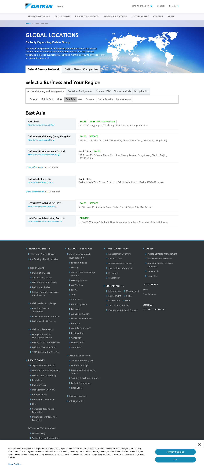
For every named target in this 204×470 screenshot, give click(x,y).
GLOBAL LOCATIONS (154, 309)
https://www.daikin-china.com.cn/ (42, 155)
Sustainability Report (118, 305)
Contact (160, 6)
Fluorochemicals (122, 91)
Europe (33, 99)
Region (140, 6)
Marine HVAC (103, 91)
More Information (35, 167)
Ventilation (76, 299)
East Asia (70, 99)
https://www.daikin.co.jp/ (39, 182)
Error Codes (76, 388)
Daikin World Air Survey (44, 321)
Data (127, 300)
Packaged (75, 309)
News (34, 404)
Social (129, 296)
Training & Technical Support (85, 378)
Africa (59, 99)
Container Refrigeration (80, 91)
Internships (152, 276)
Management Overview (43, 390)
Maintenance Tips (79, 365)
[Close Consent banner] (199, 444)
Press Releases (149, 294)
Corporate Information (42, 365)
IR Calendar (114, 278)
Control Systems (79, 304)
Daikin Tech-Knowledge (43, 303)
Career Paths (153, 271)
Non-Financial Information (121, 263)
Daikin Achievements (41, 329)
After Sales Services (80, 355)
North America (105, 99)
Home (28, 24)
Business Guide (39, 394)
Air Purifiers (77, 285)
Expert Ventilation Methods (45, 316)
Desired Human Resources (159, 258)
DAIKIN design (39, 433)
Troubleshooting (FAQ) (82, 360)
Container (76, 338)
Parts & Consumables (81, 383)
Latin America (123, 99)
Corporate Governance (43, 399)
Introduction (114, 291)
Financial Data (115, 258)
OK (175, 459)
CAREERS (158, 16)
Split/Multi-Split (79, 263)
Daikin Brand (37, 267)
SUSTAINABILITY (140, 16)
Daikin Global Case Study (44, 347)
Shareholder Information (120, 268)
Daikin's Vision (39, 385)
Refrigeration (77, 333)
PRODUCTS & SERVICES (87, 16)
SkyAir (74, 290)
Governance (114, 300)
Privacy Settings (175, 452)
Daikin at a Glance (41, 273)
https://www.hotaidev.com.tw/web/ (43, 221)
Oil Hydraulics (141, 91)
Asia (80, 99)
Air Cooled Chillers (80, 314)
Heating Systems (79, 280)
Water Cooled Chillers (81, 318)
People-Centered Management (162, 254)
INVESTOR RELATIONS (115, 16)
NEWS (171, 16)
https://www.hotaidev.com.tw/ (41, 207)
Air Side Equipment (80, 328)
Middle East (47, 99)
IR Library (113, 273)
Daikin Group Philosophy (44, 375)
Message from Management (45, 370)
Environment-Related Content (122, 310)
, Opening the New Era (45, 352)
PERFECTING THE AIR (39, 16)
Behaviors (37, 380)
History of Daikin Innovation (46, 342)
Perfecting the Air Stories (44, 259)
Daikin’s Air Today (41, 287)
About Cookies (14, 464)
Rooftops (75, 323)
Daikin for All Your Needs (44, 282)
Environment (114, 296)
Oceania (90, 99)
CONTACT (148, 304)
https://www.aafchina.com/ (39, 125)
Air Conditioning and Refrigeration (46, 91)
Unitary (74, 267)
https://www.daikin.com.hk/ (40, 140)
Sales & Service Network (44, 69)
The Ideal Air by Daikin (42, 254)
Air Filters (76, 347)
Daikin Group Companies (81, 69)
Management (132, 291)
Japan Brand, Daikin (42, 277)
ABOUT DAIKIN (62, 16)
